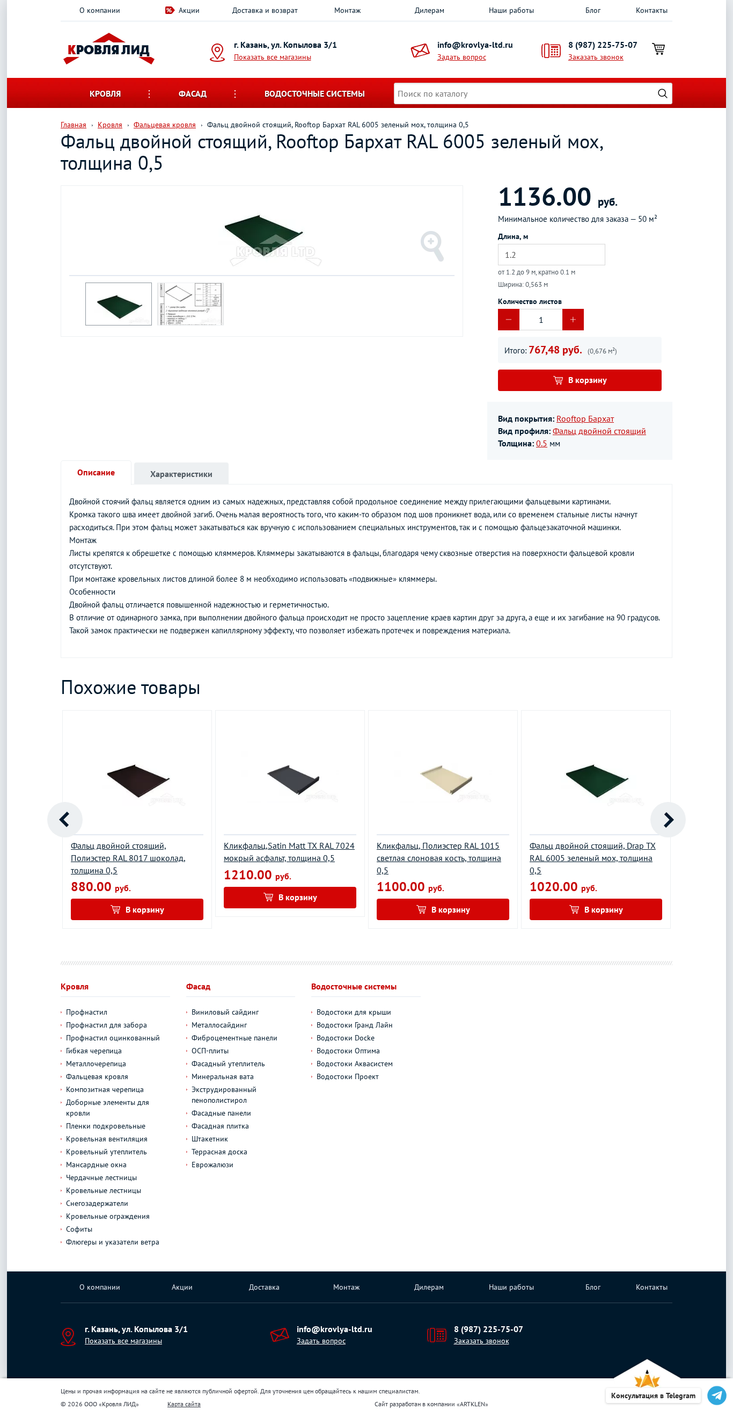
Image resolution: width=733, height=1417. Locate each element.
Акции (189, 10)
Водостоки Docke (346, 1038)
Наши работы (511, 10)
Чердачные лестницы (101, 1177)
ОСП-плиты (210, 1050)
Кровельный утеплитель (106, 1151)
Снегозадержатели (97, 1203)
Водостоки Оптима (348, 1050)
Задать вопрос (461, 57)
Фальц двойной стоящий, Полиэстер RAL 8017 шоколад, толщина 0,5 (128, 858)
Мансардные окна (96, 1164)
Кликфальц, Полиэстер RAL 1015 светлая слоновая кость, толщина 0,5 (439, 858)
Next (668, 819)
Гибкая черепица (94, 1050)
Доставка (264, 1287)
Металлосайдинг (219, 1025)
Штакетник (210, 1139)
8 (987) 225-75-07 (602, 44)
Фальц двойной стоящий (599, 430)
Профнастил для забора (106, 1025)
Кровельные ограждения (108, 1216)
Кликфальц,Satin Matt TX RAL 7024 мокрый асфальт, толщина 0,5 (289, 851)
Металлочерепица (96, 1063)
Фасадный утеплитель (228, 1063)
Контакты (652, 10)
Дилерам (429, 10)
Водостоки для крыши (354, 1012)
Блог (592, 10)
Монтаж (347, 10)
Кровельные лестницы (103, 1190)
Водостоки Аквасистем (355, 1063)
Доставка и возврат (265, 10)
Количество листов (530, 301)
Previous (65, 819)
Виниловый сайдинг (225, 1012)
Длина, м (513, 236)
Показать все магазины (272, 57)
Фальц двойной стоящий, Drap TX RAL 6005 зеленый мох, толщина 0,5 (593, 858)
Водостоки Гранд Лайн (355, 1025)
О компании (99, 10)
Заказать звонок (596, 57)
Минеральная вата (223, 1076)
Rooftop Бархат (585, 418)
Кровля (105, 93)
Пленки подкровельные (105, 1126)
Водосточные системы (315, 93)
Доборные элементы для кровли (107, 1107)
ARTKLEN (472, 1404)
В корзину (587, 379)
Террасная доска (219, 1151)
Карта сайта (184, 1404)
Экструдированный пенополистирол (224, 1095)
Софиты (79, 1229)
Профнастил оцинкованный (113, 1038)
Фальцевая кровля (97, 1076)
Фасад (193, 93)
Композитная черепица (105, 1089)
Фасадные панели (221, 1113)
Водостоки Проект (348, 1076)
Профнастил (86, 1012)
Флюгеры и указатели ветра (112, 1242)
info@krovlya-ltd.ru (475, 44)
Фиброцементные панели (234, 1038)
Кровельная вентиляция (107, 1139)
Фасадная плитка (220, 1126)
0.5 (541, 443)
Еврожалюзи (212, 1164)
